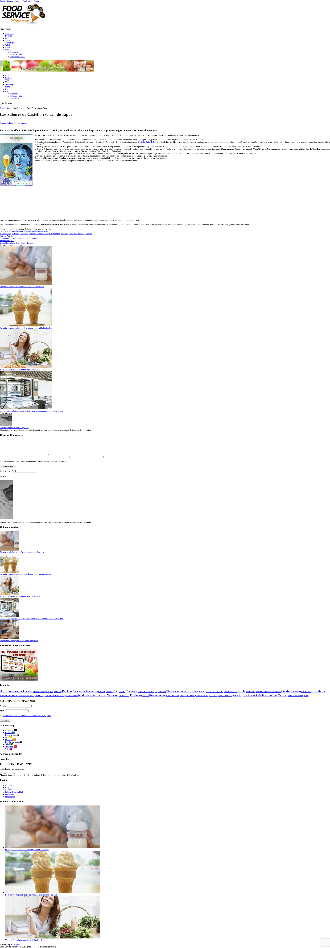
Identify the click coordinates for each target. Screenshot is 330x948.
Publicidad (27, 1)
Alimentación (5, 234)
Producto (14, 52)
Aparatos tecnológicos (41, 692)
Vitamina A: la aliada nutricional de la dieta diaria (20, 369)
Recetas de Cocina (17, 57)
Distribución (173, 691)
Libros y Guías (16, 54)
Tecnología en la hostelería (247, 695)
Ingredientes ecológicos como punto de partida (19, 641)
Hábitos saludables (9, 695)
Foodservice (250, 692)
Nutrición (112, 695)
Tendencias (269, 695)
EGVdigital (15, 944)
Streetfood (212, 696)
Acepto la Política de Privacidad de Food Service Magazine (27, 716)
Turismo (88, 234)
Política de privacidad (14, 792)
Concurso (142, 691)
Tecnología (9, 43)
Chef (115, 691)
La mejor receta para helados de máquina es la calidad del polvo (26, 328)
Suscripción (10, 797)
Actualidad (9, 33)
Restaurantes (157, 695)
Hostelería (318, 691)
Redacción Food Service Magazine (14, 123)
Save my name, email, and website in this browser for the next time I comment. (35, 462)
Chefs (7, 47)
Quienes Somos (13, 1)
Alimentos (26, 691)
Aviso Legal (10, 785)
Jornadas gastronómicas (46, 695)
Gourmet (306, 691)
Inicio (2, 1)
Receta (145, 695)
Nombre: (4, 706)
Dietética (162, 691)
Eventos (8, 36)
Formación (261, 691)
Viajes (7, 40)
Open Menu (5, 29)
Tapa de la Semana (76, 234)
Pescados (126, 696)
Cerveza (109, 692)
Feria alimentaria (211, 692)
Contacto (37, 1)
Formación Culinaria (273, 692)
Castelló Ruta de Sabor (148, 142)
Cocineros (24, 234)
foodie (241, 691)
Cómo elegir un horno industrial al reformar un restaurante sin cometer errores (31, 411)
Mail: (2, 711)
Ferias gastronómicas (226, 691)
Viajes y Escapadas (295, 695)
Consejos (152, 691)
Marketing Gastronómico (67, 695)
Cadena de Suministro (85, 691)
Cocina (122, 691)
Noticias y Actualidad (92, 695)
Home (2, 108)
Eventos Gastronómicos (38, 234)
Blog (7, 787)
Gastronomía (54, 234)
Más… (8, 50)
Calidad (101, 691)
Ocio (7, 38)
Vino (306, 695)
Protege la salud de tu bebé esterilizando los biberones (22, 287)
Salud (7, 45)
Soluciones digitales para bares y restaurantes (187, 695)
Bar (51, 691)
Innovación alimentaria (26, 696)
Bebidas (15, 234)
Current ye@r (6, 471)
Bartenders (57, 692)
